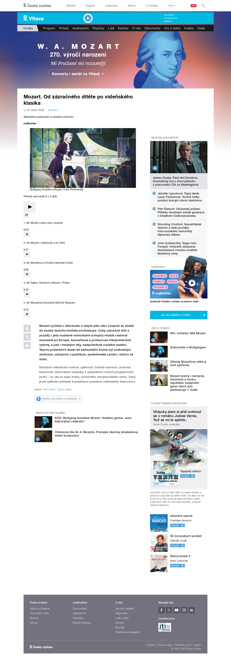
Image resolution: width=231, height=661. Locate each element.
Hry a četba (172, 28)
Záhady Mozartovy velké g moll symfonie (188, 363)
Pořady (64, 28)
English (197, 645)
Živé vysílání (159, 287)
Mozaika (53, 110)
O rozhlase (152, 5)
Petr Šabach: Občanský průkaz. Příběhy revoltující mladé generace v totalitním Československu (181, 212)
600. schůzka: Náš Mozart (188, 333)
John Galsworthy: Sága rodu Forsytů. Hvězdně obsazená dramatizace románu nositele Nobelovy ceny (177, 248)
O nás (136, 28)
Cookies (150, 645)
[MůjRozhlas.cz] (30, 123)
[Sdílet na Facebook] (27, 328)
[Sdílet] (26, 215)
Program (90, 5)
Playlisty (98, 28)
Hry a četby (158, 276)
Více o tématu (160, 328)
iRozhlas (71, 5)
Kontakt (120, 627)
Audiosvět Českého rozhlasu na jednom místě (174, 301)
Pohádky (157, 281)
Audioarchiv (170, 18)
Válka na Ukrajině (40, 608)
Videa (201, 28)
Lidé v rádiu (122, 618)
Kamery (168, 21)
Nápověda (121, 613)
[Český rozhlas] (37, 5)
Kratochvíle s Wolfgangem (188, 347)
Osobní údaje (165, 645)
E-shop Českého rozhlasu (169, 403)
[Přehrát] (30, 207)
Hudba (28, 28)
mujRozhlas (111, 5)
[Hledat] (203, 5)
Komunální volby (39, 613)
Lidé (111, 28)
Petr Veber (49, 389)
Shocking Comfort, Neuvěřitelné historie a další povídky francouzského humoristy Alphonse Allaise (179, 229)
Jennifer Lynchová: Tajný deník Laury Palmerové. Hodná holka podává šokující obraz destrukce (180, 197)
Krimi (172, 276)
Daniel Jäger (65, 389)
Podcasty (78, 618)
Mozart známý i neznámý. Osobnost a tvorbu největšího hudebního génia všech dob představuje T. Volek (187, 382)
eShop (33, 622)
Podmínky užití (182, 645)
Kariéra (120, 622)
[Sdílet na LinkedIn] (27, 345)
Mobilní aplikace (82, 622)
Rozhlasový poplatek (128, 632)
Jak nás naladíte (125, 608)
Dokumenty (153, 28)
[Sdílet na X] (27, 336)
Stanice (132, 5)
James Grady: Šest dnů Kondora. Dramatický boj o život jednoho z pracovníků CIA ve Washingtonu (176, 181)
